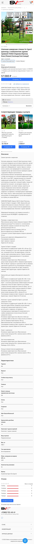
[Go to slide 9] (15, 44)
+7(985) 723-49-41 (8, 512)
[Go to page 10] (11, 151)
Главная (3, 7)
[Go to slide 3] (8, 44)
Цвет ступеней (5, 59)
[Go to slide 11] (17, 44)
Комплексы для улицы (14, 7)
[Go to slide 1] (6, 44)
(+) (18, 69)
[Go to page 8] (9, 151)
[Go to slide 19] (26, 44)
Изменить (10, 102)
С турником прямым (7, 9)
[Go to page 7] (8, 151)
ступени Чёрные (20, 61)
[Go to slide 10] (16, 44)
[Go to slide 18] (25, 44)
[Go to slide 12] (18, 44)
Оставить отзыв (7, 500)
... (24, 7)
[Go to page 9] (10, 151)
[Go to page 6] (7, 151)
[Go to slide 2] (7, 44)
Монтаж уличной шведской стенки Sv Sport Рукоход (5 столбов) (8, 135)
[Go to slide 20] (27, 44)
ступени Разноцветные (8, 61)
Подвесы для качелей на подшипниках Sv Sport (25, 134)
